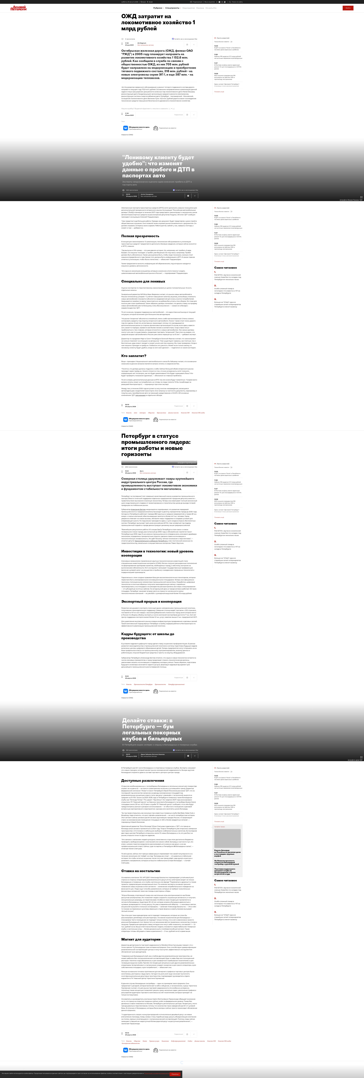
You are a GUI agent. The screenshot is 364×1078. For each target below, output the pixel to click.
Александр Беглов (138, 509)
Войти (348, 8)
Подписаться (197, 2)
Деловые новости (173, 413)
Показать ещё (219, 92)
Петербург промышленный (176, 684)
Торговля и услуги (154, 1041)
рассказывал (140, 395)
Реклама (200, 8)
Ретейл (145, 1041)
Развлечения (165, 1041)
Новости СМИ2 (127, 135)
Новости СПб (185, 413)
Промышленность (160, 684)
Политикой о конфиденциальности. (157, 1073)
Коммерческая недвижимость (131, 1043)
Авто (135, 413)
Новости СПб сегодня (198, 413)
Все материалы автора (146, 45)
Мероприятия (188, 8)
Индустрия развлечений (178, 1041)
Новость (129, 413)
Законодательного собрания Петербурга (151, 541)
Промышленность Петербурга (143, 684)
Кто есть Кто (211, 8)
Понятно (175, 1074)
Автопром (143, 413)
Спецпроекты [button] (172, 8)
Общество (151, 413)
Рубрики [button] (158, 8)
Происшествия (161, 413)
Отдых (190, 1041)
